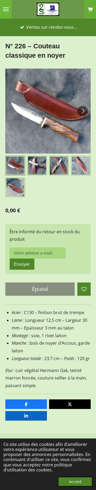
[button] (15, 165)
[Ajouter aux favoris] (84, 289)
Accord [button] (75, 481)
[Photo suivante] (82, 111)
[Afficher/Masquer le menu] (6, 9)
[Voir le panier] (90, 9)
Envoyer (22, 264)
